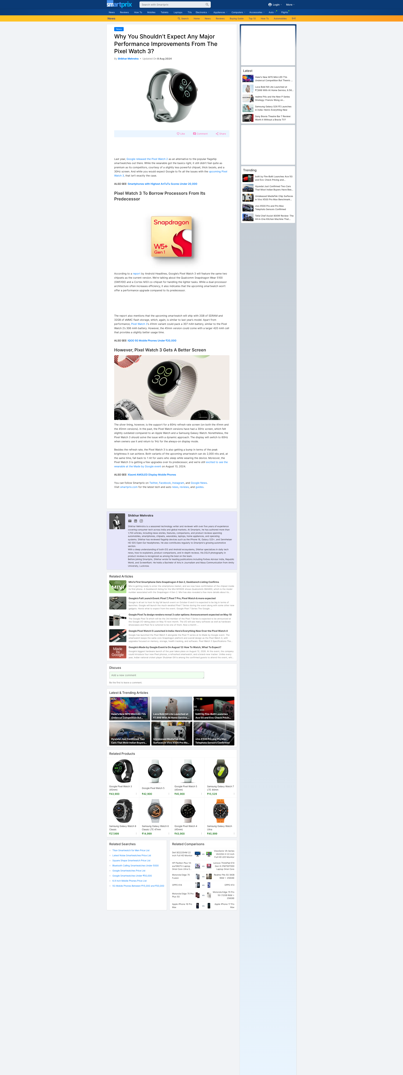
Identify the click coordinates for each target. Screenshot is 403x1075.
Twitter (153, 482)
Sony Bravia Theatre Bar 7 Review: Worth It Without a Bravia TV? (273, 118)
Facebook (165, 482)
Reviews (124, 12)
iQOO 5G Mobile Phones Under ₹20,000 (152, 340)
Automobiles (280, 18)
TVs (190, 12)
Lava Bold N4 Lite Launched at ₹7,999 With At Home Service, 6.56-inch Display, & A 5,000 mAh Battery (170, 715)
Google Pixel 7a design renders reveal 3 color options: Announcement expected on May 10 (180, 614)
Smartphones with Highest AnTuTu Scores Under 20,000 (162, 183)
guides (199, 487)
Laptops (178, 12)
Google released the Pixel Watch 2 (147, 159)
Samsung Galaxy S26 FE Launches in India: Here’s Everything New (273, 108)
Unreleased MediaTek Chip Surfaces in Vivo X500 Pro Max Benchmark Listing (171, 741)
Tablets (164, 12)
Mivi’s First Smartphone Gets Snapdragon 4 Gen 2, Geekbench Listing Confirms (174, 581)
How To (138, 12)
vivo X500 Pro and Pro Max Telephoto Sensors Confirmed (212, 741)
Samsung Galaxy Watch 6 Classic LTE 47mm (155, 828)
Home (197, 18)
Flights (284, 12)
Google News (199, 482)
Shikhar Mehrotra (140, 515)
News (112, 12)
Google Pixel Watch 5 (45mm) (186, 788)
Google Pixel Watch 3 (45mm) (120, 788)
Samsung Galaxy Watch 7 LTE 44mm (220, 788)
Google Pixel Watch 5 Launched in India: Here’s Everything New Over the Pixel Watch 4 (178, 630)
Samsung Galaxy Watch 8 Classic (122, 828)
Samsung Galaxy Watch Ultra (219, 828)
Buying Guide (237, 18)
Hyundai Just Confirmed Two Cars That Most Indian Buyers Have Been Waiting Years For (128, 741)
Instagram (178, 482)
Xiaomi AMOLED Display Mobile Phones (152, 474)
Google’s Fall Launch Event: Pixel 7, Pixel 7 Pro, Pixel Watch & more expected (172, 598)
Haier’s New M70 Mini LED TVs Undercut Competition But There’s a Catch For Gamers (128, 715)
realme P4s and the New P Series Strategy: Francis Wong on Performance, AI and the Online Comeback (272, 98)
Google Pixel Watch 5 (153, 788)
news (175, 487)
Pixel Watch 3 (139, 323)
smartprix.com (129, 487)
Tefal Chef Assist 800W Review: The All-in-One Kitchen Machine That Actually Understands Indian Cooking (274, 217)
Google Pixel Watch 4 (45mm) (186, 828)
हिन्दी (294, 18)
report (136, 273)
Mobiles (151, 12)
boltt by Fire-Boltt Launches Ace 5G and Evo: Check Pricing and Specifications (213, 715)
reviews (184, 487)
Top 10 (252, 18)
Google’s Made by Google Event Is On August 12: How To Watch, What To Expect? (175, 647)
